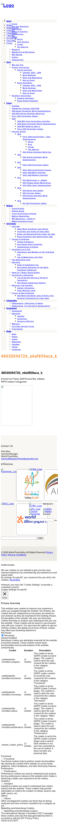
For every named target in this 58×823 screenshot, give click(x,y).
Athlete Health (18, 211)
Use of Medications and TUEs (30, 257)
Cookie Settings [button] (8, 589)
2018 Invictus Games (32, 193)
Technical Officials (25, 321)
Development (11, 308)
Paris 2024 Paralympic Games (25, 116)
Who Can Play (18, 65)
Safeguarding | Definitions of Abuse (27, 303)
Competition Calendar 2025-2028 (25, 108)
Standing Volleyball (25, 98)
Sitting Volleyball (24, 70)
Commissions (17, 34)
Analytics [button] (5, 781)
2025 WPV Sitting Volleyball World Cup (28, 114)
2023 (19, 134)
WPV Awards (17, 55)
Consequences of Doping (27, 247)
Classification (18, 208)
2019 (19, 178)
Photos (15, 337)
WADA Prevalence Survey (22, 221)
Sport (8, 62)
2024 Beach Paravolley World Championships (36, 124)
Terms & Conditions (17, 555)
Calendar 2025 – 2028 (32, 73)
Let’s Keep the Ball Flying (23, 326)
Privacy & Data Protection (23, 293)
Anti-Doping (11, 224)
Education (16, 262)
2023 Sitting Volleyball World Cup (37, 152)
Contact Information (26, 288)
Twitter (15, 347)
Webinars (16, 324)
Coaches (20, 316)
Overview (16, 226)
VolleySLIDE (17, 311)
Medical (9, 206)
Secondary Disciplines (21, 96)
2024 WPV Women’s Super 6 (28, 126)
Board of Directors (20, 32)
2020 (19, 167)
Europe (20, 44)
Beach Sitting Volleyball (27, 101)
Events (9, 103)
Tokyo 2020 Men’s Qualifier (34, 173)
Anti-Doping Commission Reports (31, 283)
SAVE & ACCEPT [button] (9, 820)
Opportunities (18, 60)
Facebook (16, 344)
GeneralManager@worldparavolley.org (19, 459)
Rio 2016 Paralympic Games (35, 203)
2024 (14, 119)
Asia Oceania (23, 42)
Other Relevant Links (26, 290)
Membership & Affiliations (23, 52)
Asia (30, 144)
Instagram (16, 349)
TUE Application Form (21, 260)
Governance (17, 29)
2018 (19, 188)
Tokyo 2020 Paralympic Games (36, 165)
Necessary (9, 635)
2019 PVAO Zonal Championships (37, 185)
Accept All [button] (22, 589)
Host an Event (29, 80)
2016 (19, 201)
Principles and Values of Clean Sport (33, 232)
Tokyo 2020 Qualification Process (37, 170)
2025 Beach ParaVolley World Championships (31, 111)
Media (8, 331)
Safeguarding (11, 300)
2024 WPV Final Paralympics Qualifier (33, 121)
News (14, 334)
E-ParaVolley (17, 329)
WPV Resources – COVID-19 (23, 219)
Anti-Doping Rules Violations (29, 244)
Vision (14, 24)
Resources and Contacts (22, 285)
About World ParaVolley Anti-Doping (32, 229)
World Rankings (29, 75)
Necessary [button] (6, 633)
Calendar (16, 106)
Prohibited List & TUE (21, 249)
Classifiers (22, 319)
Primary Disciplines (20, 67)
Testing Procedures (25, 242)
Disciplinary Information (22, 275)
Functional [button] (6, 756)
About (8, 21)
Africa (20, 39)
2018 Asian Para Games (33, 190)
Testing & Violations (20, 239)
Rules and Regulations (32, 78)
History (15, 57)
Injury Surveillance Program (24, 214)
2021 (19, 162)
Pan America (22, 47)
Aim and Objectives (20, 26)
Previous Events (19, 132)
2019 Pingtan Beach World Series (37, 183)
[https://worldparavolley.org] (7, 5)
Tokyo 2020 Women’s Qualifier (35, 175)
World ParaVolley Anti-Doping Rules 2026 (35, 237)
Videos (15, 339)
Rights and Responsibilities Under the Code (36, 234)
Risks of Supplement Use (28, 265)
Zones (14, 37)
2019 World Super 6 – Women (35, 180)
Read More (15, 580)
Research (16, 49)
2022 (19, 155)
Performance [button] (7, 768)
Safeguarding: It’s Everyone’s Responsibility (31, 306)
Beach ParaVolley (24, 83)
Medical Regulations (21, 216)
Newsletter (16, 342)
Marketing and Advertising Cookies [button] (17, 808)
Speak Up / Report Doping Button (26, 273)
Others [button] (4, 796)
